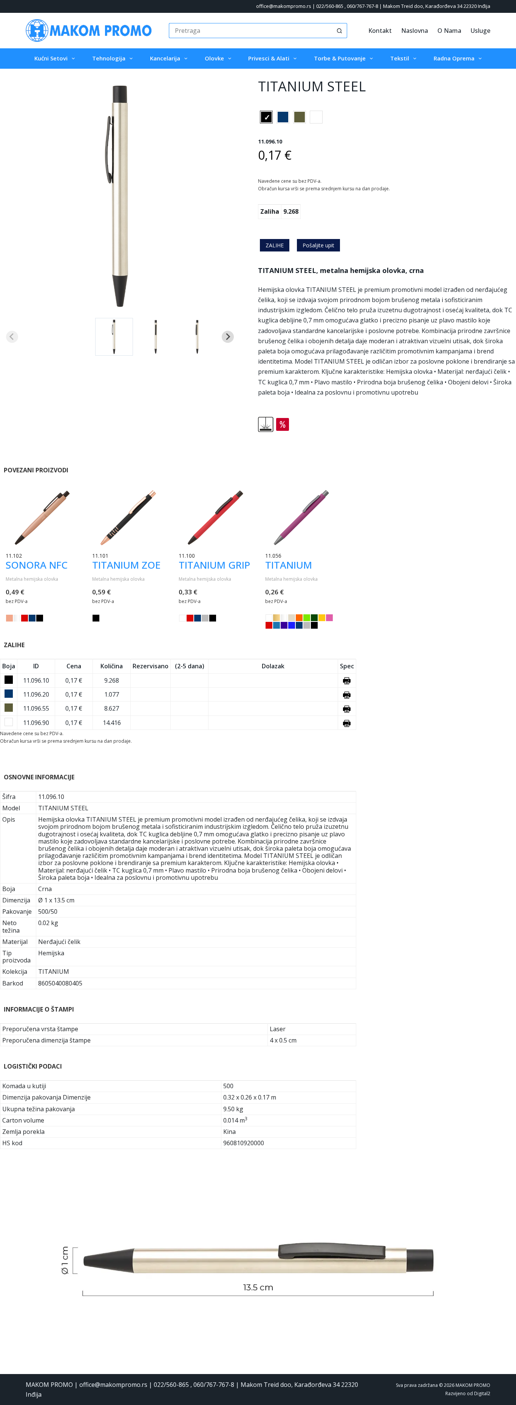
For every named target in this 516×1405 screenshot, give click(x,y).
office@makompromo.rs (283, 6)
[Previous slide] (12, 337)
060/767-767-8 (362, 6)
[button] (114, 337)
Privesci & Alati (268, 58)
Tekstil (399, 58)
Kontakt (380, 30)
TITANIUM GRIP (214, 565)
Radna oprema (454, 58)
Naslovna (414, 30)
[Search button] (339, 30)
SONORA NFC (37, 565)
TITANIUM (288, 565)
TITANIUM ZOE (126, 565)
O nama (449, 30)
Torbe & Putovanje (340, 58)
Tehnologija (108, 58)
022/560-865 (329, 6)
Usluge (480, 30)
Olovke (214, 58)
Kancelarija (165, 58)
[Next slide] (228, 337)
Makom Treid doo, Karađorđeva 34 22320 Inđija (436, 6)
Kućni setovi (51, 58)
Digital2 (482, 1393)
